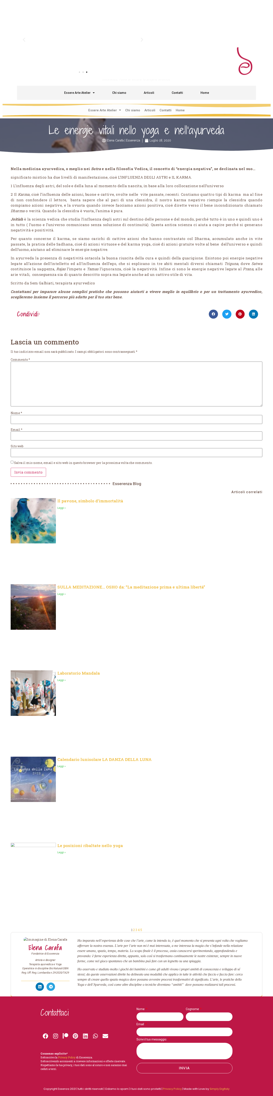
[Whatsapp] (95, 1036)
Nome (16, 413)
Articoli (149, 92)
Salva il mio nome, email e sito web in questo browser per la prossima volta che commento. (83, 462)
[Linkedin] (85, 1036)
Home (204, 92)
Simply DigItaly (219, 1089)
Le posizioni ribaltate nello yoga (90, 845)
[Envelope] (105, 1036)
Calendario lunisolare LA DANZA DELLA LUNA (104, 759)
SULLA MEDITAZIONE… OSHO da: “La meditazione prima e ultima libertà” (131, 587)
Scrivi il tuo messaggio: (152, 1039)
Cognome (193, 1009)
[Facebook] (46, 1036)
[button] (24, 39)
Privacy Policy (172, 1089)
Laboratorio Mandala (78, 673)
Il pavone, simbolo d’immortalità (90, 500)
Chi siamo (119, 92)
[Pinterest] (75, 1036)
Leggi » (61, 507)
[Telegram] (50, 987)
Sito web (17, 446)
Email (16, 429)
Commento (20, 359)
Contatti (177, 92)
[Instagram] (56, 1036)
